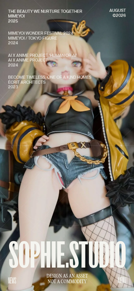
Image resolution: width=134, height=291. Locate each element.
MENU (122, 280)
